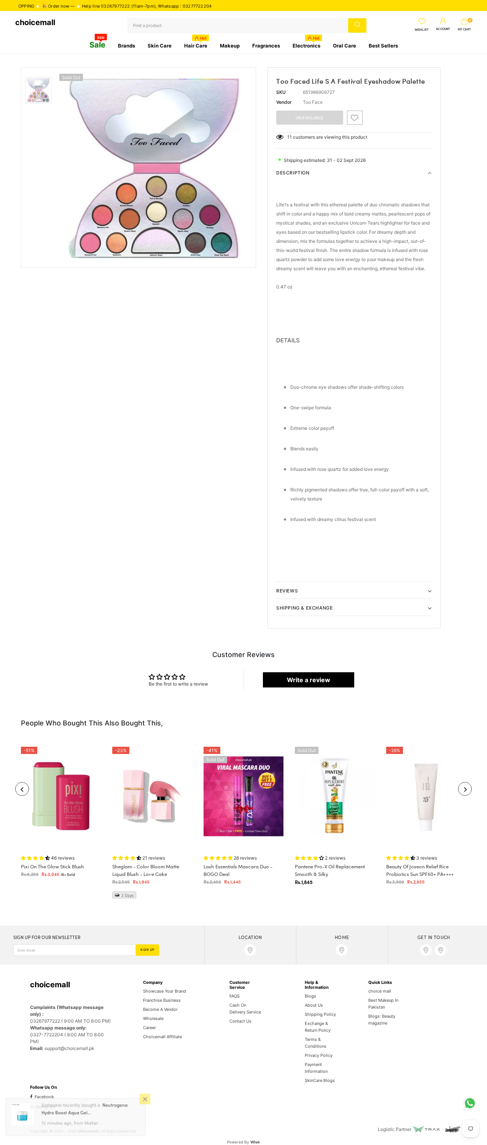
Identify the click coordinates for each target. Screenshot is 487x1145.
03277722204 (168, 6)
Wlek (255, 1142)
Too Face (313, 102)
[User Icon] (443, 21)
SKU (281, 92)
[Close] (145, 1102)
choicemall (35, 22)
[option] (155, 167)
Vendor (284, 102)
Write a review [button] (308, 680)
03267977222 (86, 6)
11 (289, 137)
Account (443, 29)
